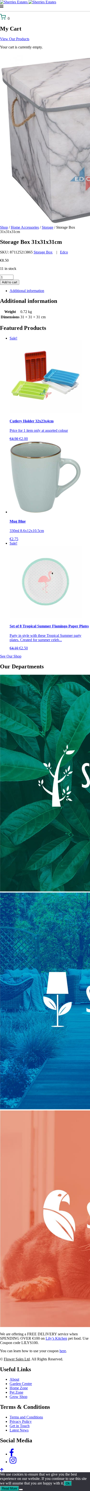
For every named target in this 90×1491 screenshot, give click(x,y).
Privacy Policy (21, 1421)
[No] (21, 1489)
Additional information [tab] (27, 291)
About (14, 1379)
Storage (47, 227)
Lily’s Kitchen (56, 1338)
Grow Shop (18, 1397)
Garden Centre (21, 1384)
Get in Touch (20, 1426)
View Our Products (14, 39)
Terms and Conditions (26, 1417)
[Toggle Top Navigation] (45, 6)
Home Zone (19, 1388)
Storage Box (43, 252)
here (63, 1351)
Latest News (19, 1430)
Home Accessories (25, 227)
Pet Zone (16, 1392)
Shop (4, 227)
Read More (9, 1488)
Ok (68, 1483)
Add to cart (9, 282)
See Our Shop (10, 656)
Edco (64, 252)
